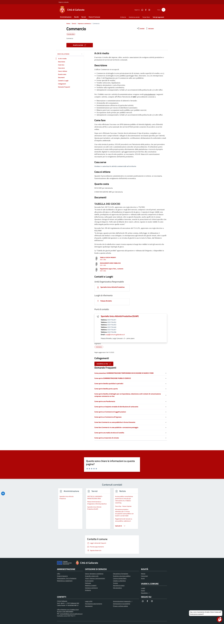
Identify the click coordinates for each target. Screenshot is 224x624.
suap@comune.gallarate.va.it (115, 334)
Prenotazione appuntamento (93, 604)
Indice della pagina (63, 54)
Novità (76, 17)
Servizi (83, 17)
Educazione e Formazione (120, 574)
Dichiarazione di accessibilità (121, 604)
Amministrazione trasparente (122, 601)
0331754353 (111, 325)
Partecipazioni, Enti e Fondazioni (66, 578)
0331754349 (111, 327)
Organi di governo (62, 576)
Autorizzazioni (89, 581)
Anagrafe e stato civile (91, 576)
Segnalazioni (89, 606)
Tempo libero (146, 17)
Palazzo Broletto (106, 301)
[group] (70, 509)
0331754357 (111, 329)
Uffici (58, 574)
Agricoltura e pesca (118, 585)
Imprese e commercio (91, 588)
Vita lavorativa (117, 588)
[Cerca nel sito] (163, 10)
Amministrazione (65, 17)
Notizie (143, 574)
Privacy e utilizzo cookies (120, 606)
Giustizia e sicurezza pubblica (121, 576)
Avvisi (143, 578)
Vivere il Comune (94, 17)
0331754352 (111, 322)
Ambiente (123, 17)
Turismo (115, 583)
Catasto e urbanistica (119, 581)
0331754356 (111, 332)
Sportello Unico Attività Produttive (112, 287)
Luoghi (143, 588)
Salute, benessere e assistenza (94, 574)
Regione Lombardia (64, 2)
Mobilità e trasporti (90, 585)
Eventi (143, 590)
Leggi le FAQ (88, 601)
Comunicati (144, 576)
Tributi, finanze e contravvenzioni (95, 578)
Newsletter (144, 593)
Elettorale (88, 583)
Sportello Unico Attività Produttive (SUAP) (120, 316)
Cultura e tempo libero (119, 578)
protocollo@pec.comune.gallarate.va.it (71, 614)
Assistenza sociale (134, 17)
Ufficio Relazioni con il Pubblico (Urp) (68, 609)
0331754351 (111, 320)
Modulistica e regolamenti (64, 581)
